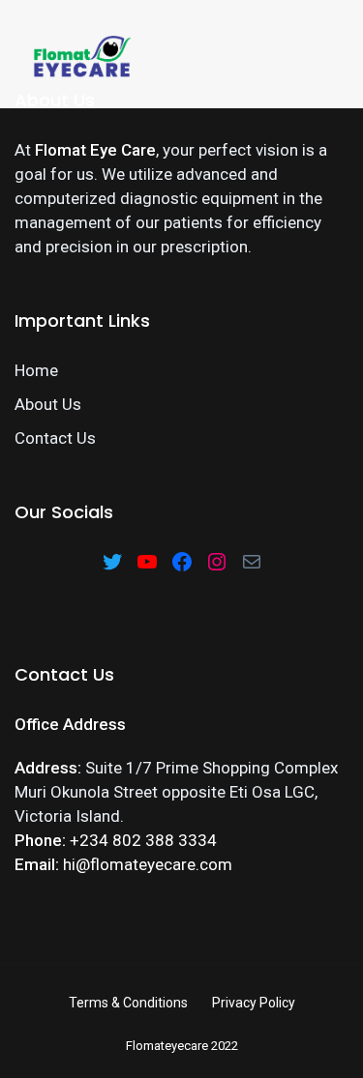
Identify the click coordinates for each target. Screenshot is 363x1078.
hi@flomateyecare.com (147, 864)
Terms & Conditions (128, 1002)
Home (36, 370)
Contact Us (55, 438)
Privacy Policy (253, 1002)
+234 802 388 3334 (143, 840)
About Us (48, 404)
